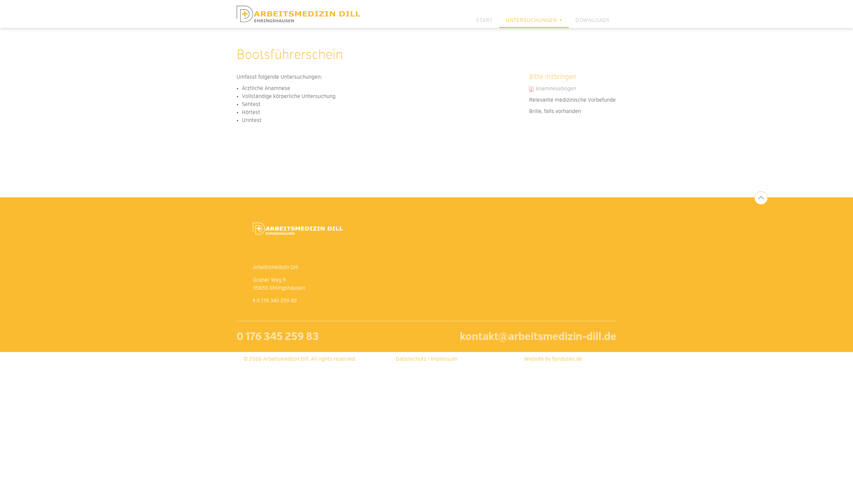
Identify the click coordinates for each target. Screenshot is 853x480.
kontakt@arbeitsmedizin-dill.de (538, 337)
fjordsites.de (567, 359)
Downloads (592, 20)
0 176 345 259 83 (277, 301)
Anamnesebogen (555, 89)
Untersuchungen (532, 20)
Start (484, 20)
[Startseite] (301, 14)
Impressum (443, 359)
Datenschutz (411, 359)
